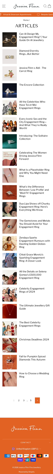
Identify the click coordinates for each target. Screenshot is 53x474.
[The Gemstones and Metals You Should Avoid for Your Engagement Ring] (9, 226)
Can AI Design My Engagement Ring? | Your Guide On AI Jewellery (33, 37)
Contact (26, 442)
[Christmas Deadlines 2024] (9, 345)
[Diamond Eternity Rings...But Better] (9, 56)
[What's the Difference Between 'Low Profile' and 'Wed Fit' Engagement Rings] (9, 192)
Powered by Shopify (26, 472)
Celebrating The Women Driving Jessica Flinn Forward (33, 155)
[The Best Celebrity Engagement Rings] (9, 328)
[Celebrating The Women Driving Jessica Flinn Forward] (9, 158)
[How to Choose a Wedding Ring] (9, 379)
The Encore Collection (31, 84)
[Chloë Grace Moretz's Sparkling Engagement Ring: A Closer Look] (9, 260)
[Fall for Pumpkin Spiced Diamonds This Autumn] (9, 362)
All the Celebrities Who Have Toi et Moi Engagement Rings (32, 104)
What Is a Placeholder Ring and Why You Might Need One (34, 172)
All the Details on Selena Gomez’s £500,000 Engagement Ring (32, 274)
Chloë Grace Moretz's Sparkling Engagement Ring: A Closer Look (32, 257)
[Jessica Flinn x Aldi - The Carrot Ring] (9, 73)
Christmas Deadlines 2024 (34, 339)
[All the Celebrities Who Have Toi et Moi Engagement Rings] (9, 107)
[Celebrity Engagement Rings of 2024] (9, 294)
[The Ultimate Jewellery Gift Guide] (9, 311)
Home (26, 20)
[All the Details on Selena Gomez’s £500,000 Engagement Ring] (9, 277)
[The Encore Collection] (9, 90)
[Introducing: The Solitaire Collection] (9, 141)
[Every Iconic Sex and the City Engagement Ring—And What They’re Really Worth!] (9, 124)
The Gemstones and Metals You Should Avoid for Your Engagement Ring (34, 223)
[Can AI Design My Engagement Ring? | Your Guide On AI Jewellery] (9, 39)
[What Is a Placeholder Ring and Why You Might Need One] (9, 175)
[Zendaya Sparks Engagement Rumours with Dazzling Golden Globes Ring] (9, 243)
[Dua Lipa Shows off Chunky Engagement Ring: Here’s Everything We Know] (9, 209)
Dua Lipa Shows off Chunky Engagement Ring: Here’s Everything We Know (34, 206)
